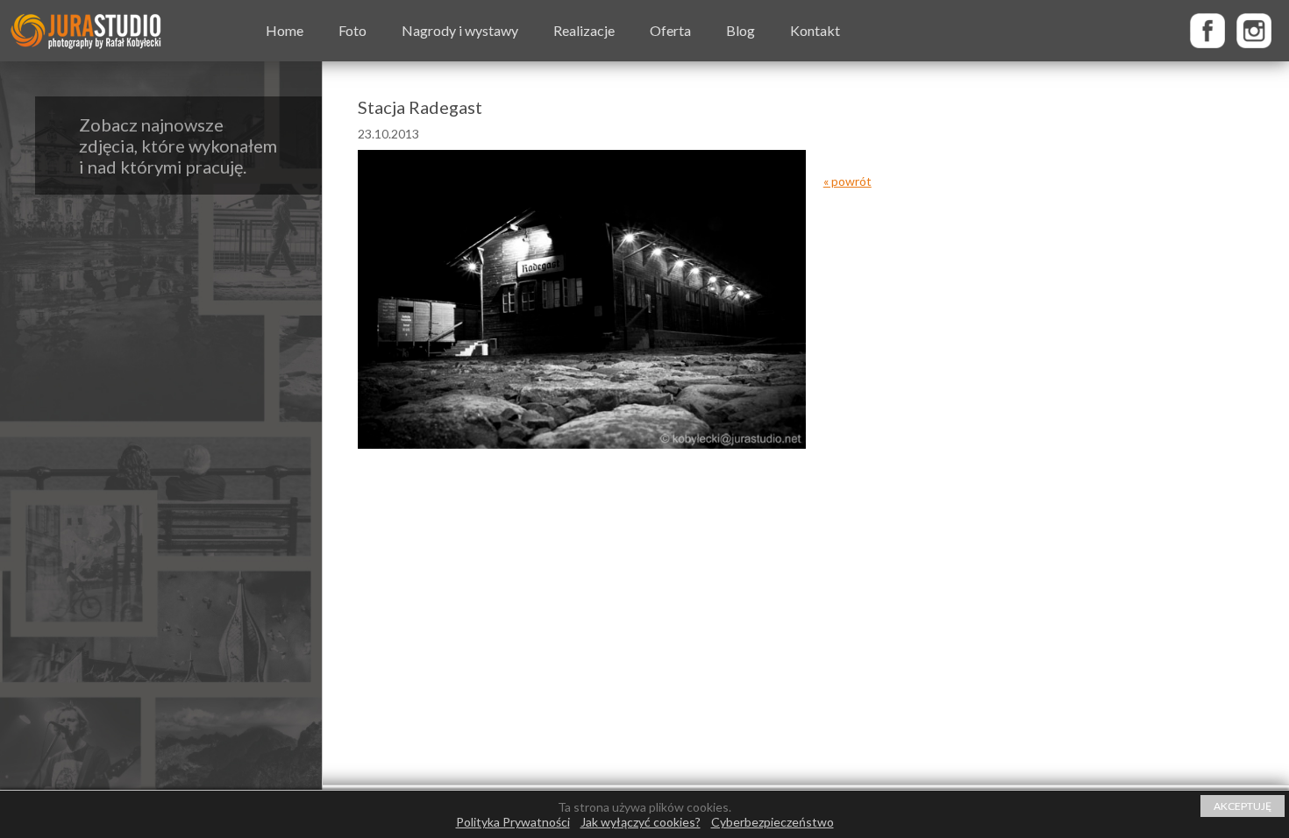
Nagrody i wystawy (460, 30)
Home (284, 30)
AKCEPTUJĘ (1242, 806)
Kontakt (815, 30)
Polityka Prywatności (513, 821)
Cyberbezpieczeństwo (772, 821)
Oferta (670, 30)
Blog (740, 30)
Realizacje (584, 30)
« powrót (847, 181)
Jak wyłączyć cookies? (640, 821)
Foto (352, 30)
